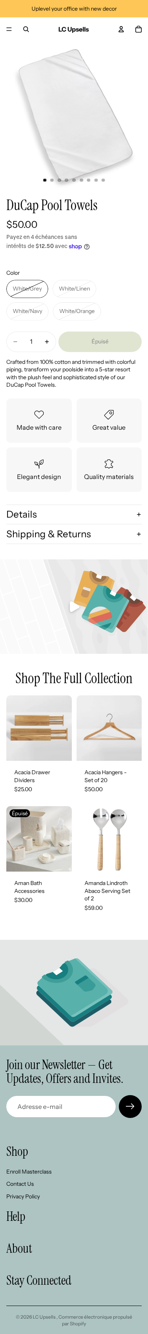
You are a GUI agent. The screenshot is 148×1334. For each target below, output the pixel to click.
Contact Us (20, 1183)
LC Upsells (44, 1317)
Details (21, 514)
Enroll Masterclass (29, 1171)
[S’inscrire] (130, 1106)
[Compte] (121, 29)
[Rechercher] (26, 29)
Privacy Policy (23, 1196)
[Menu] (9, 29)
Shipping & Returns (48, 534)
